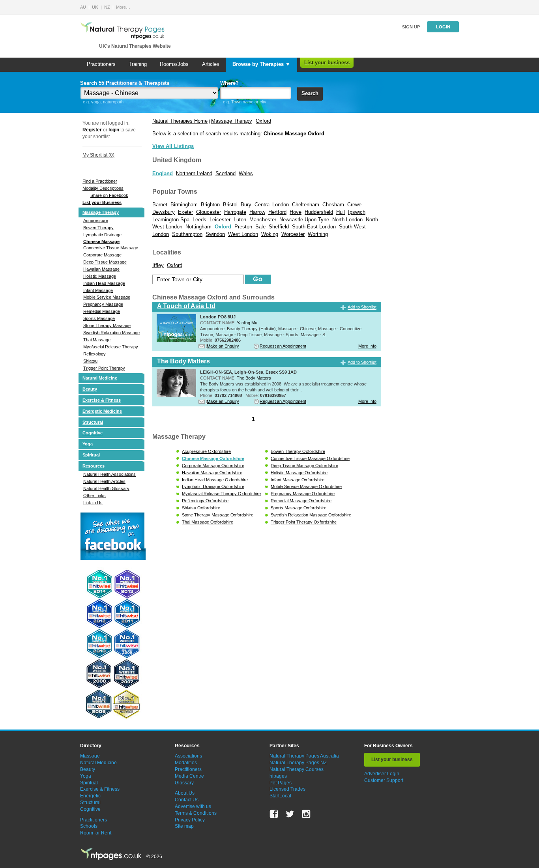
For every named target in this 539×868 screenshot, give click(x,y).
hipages (278, 776)
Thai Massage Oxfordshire (207, 522)
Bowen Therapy (98, 227)
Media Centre (189, 776)
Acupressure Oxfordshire (206, 451)
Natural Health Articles (104, 481)
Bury (246, 205)
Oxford (263, 121)
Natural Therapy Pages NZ (298, 762)
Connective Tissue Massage (110, 247)
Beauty (89, 389)
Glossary (184, 783)
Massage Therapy (100, 212)
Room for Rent (95, 833)
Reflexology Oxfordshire (205, 500)
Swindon (215, 234)
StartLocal (280, 796)
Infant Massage (98, 290)
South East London (314, 227)
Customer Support (383, 780)
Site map (184, 826)
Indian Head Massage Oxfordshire (215, 479)
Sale (260, 227)
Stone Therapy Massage (107, 325)
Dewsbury (163, 212)
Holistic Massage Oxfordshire (299, 472)
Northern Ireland (194, 173)
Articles (210, 64)
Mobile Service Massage (106, 297)
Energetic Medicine (102, 411)
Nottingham (198, 227)
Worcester (293, 234)
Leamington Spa (170, 220)
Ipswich (356, 212)
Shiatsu (90, 361)
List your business (327, 62)
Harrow (257, 212)
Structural (92, 422)
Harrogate (235, 212)
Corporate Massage (102, 255)
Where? (229, 83)
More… (123, 7)
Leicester (220, 220)
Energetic (90, 796)
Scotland (225, 173)
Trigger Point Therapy (104, 368)
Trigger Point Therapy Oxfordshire (304, 522)
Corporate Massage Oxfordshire (213, 465)
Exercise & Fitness (101, 400)
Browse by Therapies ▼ (261, 64)
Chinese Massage (101, 241)
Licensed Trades (287, 789)
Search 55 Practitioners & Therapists (124, 83)
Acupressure (95, 220)
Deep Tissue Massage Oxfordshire (304, 465)
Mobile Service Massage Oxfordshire (306, 486)
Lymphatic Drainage (102, 234)
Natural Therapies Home (180, 121)
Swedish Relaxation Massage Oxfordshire (311, 515)
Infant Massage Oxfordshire (297, 479)
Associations (188, 756)
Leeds (199, 220)
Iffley (158, 265)
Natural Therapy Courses (297, 769)
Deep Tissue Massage (105, 262)
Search (309, 93)
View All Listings (173, 146)
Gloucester (208, 212)
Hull (340, 212)
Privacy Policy (190, 820)
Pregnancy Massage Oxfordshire (303, 493)
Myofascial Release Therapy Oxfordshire (221, 493)
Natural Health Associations (109, 474)
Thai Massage (96, 339)
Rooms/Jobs (174, 64)
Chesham (333, 205)
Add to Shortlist (362, 307)
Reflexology (94, 354)
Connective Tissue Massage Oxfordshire (310, 458)
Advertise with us (193, 806)
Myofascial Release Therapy (110, 346)
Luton (240, 220)
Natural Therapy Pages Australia (304, 756)
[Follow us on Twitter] (290, 814)
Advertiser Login (381, 773)
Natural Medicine (99, 378)
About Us (185, 793)
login (114, 130)
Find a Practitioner (99, 181)
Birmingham (184, 205)
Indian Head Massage (104, 283)
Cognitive (92, 432)
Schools (88, 826)
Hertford (277, 212)
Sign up (411, 26)
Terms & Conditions (196, 813)
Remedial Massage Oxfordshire (301, 500)
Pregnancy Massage (103, 304)
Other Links (94, 495)
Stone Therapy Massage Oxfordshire (217, 515)
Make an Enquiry (223, 346)
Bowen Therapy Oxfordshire (298, 451)
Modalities (186, 762)
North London (347, 220)
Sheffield (279, 227)
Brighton (210, 205)
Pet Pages (281, 783)
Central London (272, 205)
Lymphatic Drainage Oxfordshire (213, 486)
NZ (107, 7)
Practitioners (101, 64)
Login (443, 26)
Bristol (230, 205)
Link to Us (93, 502)
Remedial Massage (101, 311)
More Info (367, 346)
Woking (269, 234)
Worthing (318, 234)
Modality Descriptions (103, 188)
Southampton (187, 234)
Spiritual (91, 455)
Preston (243, 227)
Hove (295, 212)
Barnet (159, 205)
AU (83, 7)
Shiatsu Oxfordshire (201, 507)
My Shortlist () (98, 155)
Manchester (262, 220)
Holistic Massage (99, 276)
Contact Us (186, 800)
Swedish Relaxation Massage (111, 332)
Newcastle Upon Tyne (304, 220)
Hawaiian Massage (101, 269)
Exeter (185, 212)
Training (138, 64)
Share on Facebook (109, 195)
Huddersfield (319, 212)
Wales (246, 173)
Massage (90, 756)
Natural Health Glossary (106, 488)
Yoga (87, 443)
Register (92, 130)
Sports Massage (99, 318)
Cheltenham (305, 205)
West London (243, 234)
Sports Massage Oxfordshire (298, 507)
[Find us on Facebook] (274, 814)
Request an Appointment (283, 346)
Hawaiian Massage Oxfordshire (212, 472)
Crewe (354, 205)
